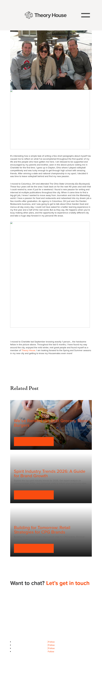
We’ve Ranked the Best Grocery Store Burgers (51, 422)
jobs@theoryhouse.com (51, 638)
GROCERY (53, 677)
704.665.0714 (51, 618)
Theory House (28, 350)
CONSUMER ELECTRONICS (32, 677)
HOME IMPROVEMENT (72, 677)
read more (28, 441)
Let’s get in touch (68, 583)
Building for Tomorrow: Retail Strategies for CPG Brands (42, 529)
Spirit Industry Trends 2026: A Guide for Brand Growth (49, 473)
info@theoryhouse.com (51, 625)
